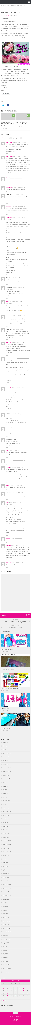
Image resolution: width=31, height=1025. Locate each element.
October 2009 (6, 848)
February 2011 (6, 800)
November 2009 (7, 844)
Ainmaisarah (6, 15)
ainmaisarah (9, 217)
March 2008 (6, 917)
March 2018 (6, 746)
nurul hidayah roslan (10, 358)
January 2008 (6, 924)
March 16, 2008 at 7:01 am (16, 301)
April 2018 (5, 742)
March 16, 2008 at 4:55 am (16, 277)
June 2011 (5, 786)
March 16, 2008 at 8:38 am (23, 358)
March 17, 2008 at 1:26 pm (19, 460)
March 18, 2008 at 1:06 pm (19, 492)
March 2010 (6, 830)
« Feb (2, 1000)
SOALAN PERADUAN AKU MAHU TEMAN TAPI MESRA (7, 123)
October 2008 (6, 892)
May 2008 (5, 910)
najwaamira (8, 206)
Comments (7, 138)
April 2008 (5, 913)
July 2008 (5, 903)
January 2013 (6, 749)
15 (23, 991)
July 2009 (5, 859)
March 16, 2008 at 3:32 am (19, 206)
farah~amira (9, 387)
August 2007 (6, 943)
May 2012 (5, 760)
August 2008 (6, 899)
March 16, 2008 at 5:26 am (20, 287)
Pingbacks (18, 138)
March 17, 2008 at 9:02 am (13, 441)
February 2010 (6, 833)
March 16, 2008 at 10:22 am (19, 387)
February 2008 (6, 921)
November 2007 (7, 932)
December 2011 (7, 768)
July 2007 (5, 946)
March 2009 (6, 873)
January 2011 (6, 804)
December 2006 (7, 968)
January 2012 (6, 764)
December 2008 (7, 884)
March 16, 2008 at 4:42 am (19, 217)
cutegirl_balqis (9, 142)
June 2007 (5, 950)
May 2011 (5, 790)
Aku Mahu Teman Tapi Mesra (8, 5)
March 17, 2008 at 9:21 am (16, 450)
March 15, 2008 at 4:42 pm (16, 178)
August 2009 (6, 855)
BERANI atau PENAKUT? (8, 728)
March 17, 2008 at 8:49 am (18, 427)
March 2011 (6, 797)
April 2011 (5, 793)
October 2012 (6, 757)
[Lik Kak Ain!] (26, 615)
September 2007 (7, 939)
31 (3, 998)
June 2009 (5, 862)
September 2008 (7, 895)
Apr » (6, 1000)
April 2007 (5, 957)
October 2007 (6, 935)
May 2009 (5, 866)
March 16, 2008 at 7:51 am (18, 342)
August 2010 (6, 815)
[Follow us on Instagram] (29, 615)
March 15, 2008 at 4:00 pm (20, 142)
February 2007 (6, 964)
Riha (7, 301)
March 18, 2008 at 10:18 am (18, 467)
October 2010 (6, 808)
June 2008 (5, 906)
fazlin (7, 450)
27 (29, 7)
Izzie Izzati (8, 342)
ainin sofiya (8, 460)
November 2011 (7, 771)
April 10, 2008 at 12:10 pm (18, 545)
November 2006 (7, 972)
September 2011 (7, 779)
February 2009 (6, 877)
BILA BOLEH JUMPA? (7, 649)
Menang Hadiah (21, 5)
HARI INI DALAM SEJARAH (8, 669)
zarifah (7, 485)
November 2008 (7, 888)
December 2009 (7, 841)
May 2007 (5, 954)
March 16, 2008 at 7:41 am (18, 329)
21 (19, 993)
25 (7, 995)
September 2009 (7, 851)
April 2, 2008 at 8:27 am (17, 538)
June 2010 (5, 819)
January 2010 (6, 837)
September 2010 (7, 811)
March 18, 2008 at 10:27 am (17, 485)
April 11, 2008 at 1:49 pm (18, 562)
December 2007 (7, 928)
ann (7, 502)
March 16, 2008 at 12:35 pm (15, 413)
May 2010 (5, 822)
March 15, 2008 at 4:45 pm (20, 187)
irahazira (8, 467)
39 (14, 115)
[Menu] (29, 2)
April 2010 (5, 826)
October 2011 (6, 775)
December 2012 (7, 753)
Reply (7, 153)
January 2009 (6, 881)
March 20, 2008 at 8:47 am (15, 502)
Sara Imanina (9, 187)
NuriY (7, 177)
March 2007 (6, 961)
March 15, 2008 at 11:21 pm (18, 194)
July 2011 (5, 782)
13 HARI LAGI (5, 708)
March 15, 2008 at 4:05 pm (20, 156)
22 (23, 993)
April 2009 (5, 870)
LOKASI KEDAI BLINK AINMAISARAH (11, 689)
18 (7, 993)
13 (15, 991)
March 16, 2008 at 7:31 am (20, 315)
